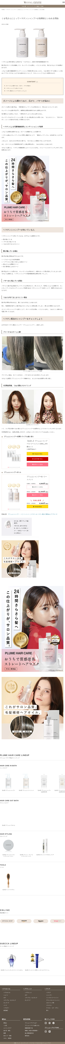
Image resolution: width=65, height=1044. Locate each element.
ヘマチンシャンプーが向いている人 (13, 88)
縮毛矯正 (6, 1010)
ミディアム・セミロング (10, 1000)
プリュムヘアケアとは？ (31, 1023)
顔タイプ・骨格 (7, 1035)
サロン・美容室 (7, 1038)
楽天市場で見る (38, 459)
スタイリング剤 (50, 1002)
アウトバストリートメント (53, 1000)
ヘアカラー (6, 1008)
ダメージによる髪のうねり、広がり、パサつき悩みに (17, 85)
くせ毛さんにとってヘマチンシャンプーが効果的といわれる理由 (30, 9)
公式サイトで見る (38, 464)
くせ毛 (5, 1025)
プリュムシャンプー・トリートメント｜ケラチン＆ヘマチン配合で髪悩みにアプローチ (32, 514)
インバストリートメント (52, 997)
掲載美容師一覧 (29, 1028)
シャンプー (13, 9)
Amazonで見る (38, 454)
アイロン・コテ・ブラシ (52, 1008)
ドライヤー (49, 1005)
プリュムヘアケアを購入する (32, 1025)
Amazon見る (38, 506)
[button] (24, 454)
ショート (6, 995)
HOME (3, 9)
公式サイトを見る (38, 487)
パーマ (5, 1005)
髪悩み (5, 1023)
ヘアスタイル (7, 992)
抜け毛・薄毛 (7, 1030)
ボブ (5, 997)
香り (47, 1010)
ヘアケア (8, 9)
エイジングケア (7, 1028)
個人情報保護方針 (29, 1033)
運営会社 (27, 1035)
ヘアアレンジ (28, 992)
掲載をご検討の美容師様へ (31, 1030)
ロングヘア (6, 1002)
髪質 (5, 1033)
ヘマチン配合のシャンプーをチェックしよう (15, 90)
